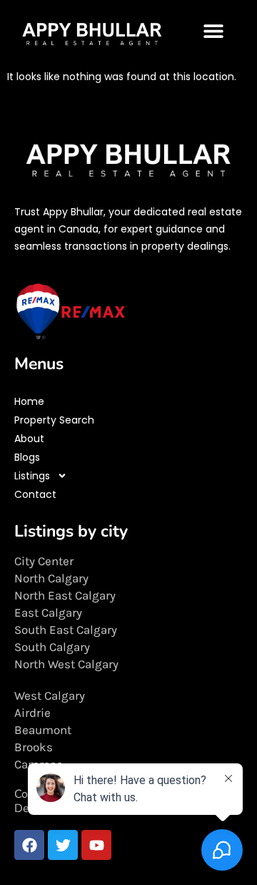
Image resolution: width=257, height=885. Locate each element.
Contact (35, 494)
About (29, 438)
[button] (214, 30)
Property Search (54, 420)
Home (29, 401)
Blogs (27, 457)
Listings (32, 476)
